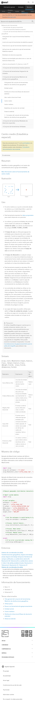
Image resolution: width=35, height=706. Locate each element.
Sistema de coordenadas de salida (12, 552)
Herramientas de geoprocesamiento (13, 27)
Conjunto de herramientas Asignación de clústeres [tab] (15, 72)
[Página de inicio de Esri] (4, 2)
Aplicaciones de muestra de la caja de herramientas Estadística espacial (16, 50)
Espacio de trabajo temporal (15, 557)
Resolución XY (14, 565)
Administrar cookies (8, 694)
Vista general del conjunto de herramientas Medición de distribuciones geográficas (16, 83)
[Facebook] (22, 631)
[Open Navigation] (33, 2)
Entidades (21, 7)
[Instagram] (26, 635)
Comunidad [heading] (5, 644)
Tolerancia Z (5, 565)
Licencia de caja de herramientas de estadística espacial (17, 42)
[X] (26, 631)
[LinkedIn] (30, 631)
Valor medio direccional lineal (12, 97)
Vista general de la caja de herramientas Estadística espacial (16, 37)
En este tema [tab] (6, 155)
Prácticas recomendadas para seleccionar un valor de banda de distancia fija (16, 59)
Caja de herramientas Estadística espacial (14, 29)
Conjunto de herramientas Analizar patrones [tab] (17, 68)
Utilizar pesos (9, 603)
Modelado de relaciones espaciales (12, 55)
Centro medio (8, 101)
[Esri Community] (22, 635)
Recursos (29, 7)
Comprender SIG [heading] (6, 648)
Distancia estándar (9, 111)
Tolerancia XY (23, 565)
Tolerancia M (14, 561)
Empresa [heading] (4, 653)
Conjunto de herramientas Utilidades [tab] (15, 126)
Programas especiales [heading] (8, 657)
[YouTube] (30, 635)
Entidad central (8, 88)
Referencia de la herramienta (24, 11)
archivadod (26, 143)
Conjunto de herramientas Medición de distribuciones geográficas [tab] (14, 78)
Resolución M (6, 561)
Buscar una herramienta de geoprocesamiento (18, 606)
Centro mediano (8, 104)
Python (32, 11)
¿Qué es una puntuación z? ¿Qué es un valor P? (15, 64)
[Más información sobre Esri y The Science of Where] (5, 634)
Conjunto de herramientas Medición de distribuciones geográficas (17, 32)
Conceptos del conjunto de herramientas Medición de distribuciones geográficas (16, 116)
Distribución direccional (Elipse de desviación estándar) (16, 93)
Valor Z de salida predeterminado (13, 563)
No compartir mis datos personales (12, 699)
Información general (9, 7)
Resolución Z (28, 563)
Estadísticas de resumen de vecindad (14, 108)
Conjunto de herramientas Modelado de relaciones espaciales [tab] (15, 122)
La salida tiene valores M (21, 559)
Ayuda (17, 11)
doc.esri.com (12, 17)
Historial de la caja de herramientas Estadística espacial (17, 45)
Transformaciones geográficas (11, 554)
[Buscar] (28, 2)
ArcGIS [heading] (3, 640)
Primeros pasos (10, 11)
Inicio (3, 11)
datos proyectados (27, 215)
